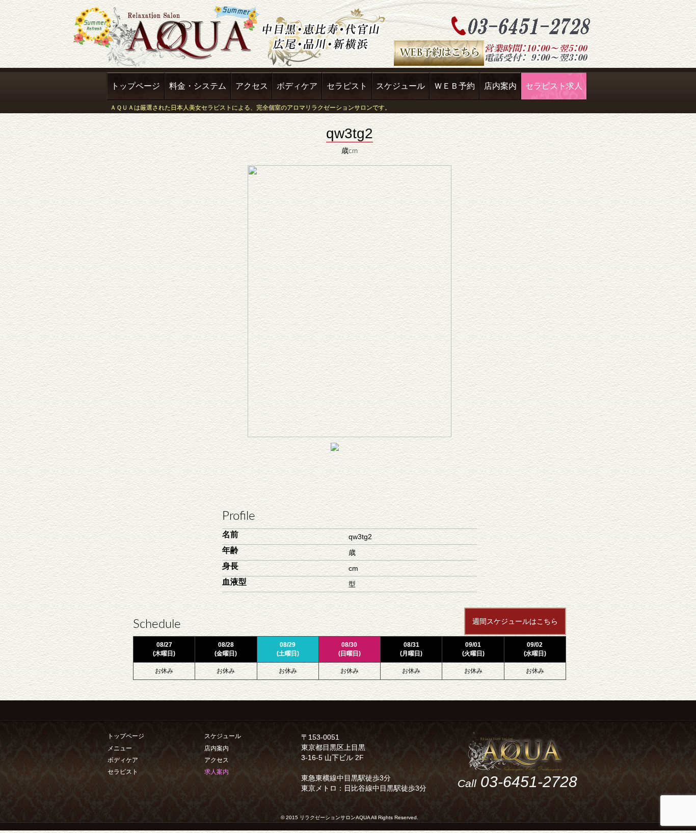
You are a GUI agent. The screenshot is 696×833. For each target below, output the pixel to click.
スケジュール (400, 86)
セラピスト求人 (553, 86)
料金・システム (197, 86)
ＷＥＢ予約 (454, 86)
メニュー (120, 748)
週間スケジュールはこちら (515, 621)
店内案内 (500, 86)
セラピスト (347, 86)
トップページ (135, 86)
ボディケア (297, 86)
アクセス (251, 86)
